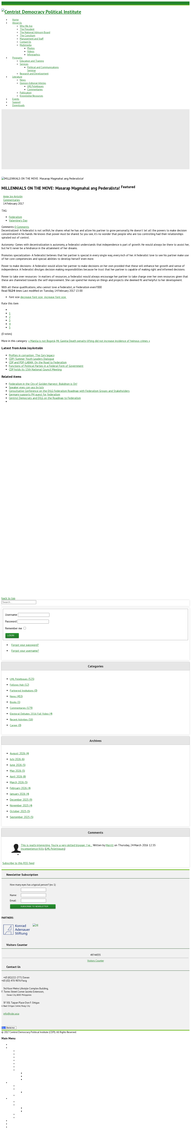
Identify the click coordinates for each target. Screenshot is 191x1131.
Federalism (15, 217)
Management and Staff (31, 38)
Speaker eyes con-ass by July (26, 387)
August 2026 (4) (19, 753)
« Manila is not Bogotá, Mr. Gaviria (48, 341)
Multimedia (26, 45)
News (23, 80)
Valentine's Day (18, 220)
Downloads (18, 105)
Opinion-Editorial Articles (33, 83)
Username (11, 614)
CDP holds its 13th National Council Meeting (35, 369)
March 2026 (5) (19, 782)
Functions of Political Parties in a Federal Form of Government (46, 366)
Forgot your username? (25, 650)
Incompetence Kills (32, 848)
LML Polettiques (35, 86)
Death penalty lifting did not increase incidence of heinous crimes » (109, 341)
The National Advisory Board (35, 32)
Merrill (110, 845)
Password (11, 621)
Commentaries (35, 89)
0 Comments (22, 227)
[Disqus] (95, 452)
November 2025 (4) (21, 805)
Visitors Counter (95, 960)
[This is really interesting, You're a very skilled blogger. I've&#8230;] (15, 848)
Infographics (33, 54)
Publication (26, 92)
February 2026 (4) (20, 788)
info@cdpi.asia (11, 1013)
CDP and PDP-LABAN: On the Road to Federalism (38, 362)
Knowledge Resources (31, 95)
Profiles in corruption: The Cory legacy (31, 355)
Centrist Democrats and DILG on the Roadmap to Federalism (45, 398)
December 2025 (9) (21, 799)
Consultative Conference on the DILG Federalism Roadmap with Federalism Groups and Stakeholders (69, 391)
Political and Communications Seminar (44, 1092)
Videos (30, 51)
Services (24, 64)
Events (15, 99)
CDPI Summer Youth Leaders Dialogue (31, 359)
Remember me (13, 628)
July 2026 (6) (17, 759)
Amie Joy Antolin (13, 196)
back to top (8, 598)
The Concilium (27, 35)
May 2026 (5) (17, 770)
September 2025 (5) (21, 817)
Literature (17, 76)
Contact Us (25, 41)
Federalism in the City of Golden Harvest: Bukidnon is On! (43, 384)
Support (16, 102)
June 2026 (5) (18, 765)
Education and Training (32, 61)
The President (27, 29)
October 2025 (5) (20, 811)
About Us (17, 22)
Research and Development (34, 73)
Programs (17, 57)
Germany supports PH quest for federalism (34, 394)
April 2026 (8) (18, 776)
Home (15, 19)
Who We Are (26, 26)
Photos (31, 48)
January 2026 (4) (19, 794)
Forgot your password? (25, 645)
